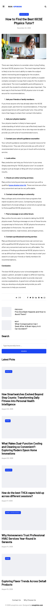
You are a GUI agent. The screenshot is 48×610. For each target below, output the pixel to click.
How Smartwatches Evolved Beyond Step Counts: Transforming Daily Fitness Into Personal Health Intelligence (22, 399)
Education (24, 14)
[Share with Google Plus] (33, 297)
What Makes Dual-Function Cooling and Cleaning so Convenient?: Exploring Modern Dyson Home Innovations (22, 448)
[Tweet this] (30, 297)
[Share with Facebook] (27, 297)
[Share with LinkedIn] (36, 297)
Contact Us (16, 600)
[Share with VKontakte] (41, 297)
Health (8, 371)
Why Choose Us (30, 600)
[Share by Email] (44, 297)
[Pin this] (38, 297)
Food (7, 558)
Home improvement (13, 512)
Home (8, 420)
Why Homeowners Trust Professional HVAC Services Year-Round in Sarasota (23, 539)
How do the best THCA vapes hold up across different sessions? (23, 494)
